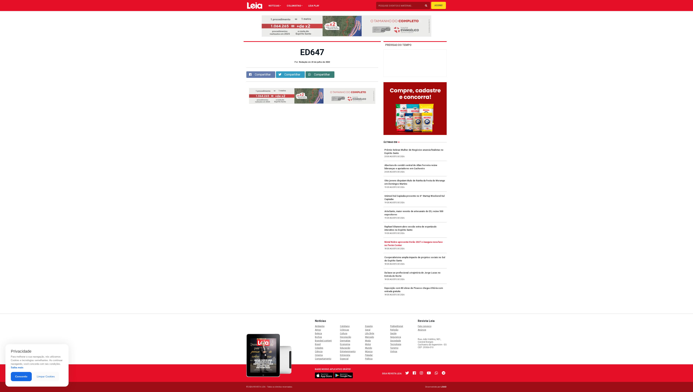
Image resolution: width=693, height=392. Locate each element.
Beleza (318, 333)
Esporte (369, 326)
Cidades (319, 348)
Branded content (323, 340)
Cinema (319, 355)
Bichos (318, 337)
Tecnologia (395, 344)
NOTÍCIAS (274, 6)
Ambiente (319, 326)
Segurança (395, 337)
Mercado (369, 337)
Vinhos (393, 351)
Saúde (393, 333)
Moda (368, 340)
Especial (344, 358)
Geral (367, 330)
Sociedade (395, 340)
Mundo (368, 348)
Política (368, 358)
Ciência (318, 351)
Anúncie (422, 330)
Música (368, 351)
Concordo (21, 376)
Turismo (394, 348)
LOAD (444, 387)
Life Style (369, 333)
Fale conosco (424, 326)
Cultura (343, 333)
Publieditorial (396, 326)
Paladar (369, 355)
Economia (345, 344)
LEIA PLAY (313, 6)
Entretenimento (348, 351)
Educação (345, 348)
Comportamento (323, 358)
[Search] (426, 6)
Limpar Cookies (46, 376)
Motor (368, 344)
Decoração (345, 337)
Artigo (318, 330)
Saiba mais (17, 367)
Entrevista (345, 355)
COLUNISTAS (294, 6)
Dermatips (345, 340)
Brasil (318, 344)
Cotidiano (345, 326)
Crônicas (344, 330)
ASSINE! (438, 5)
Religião (394, 330)
